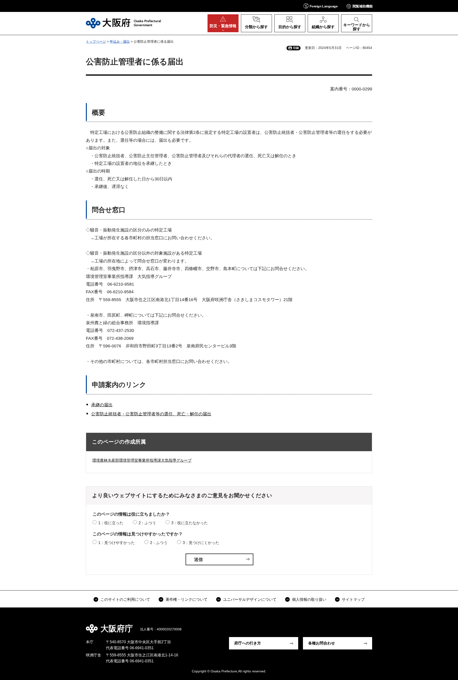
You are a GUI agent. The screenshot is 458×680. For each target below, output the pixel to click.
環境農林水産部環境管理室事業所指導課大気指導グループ (142, 460)
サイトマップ (353, 599)
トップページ (96, 41)
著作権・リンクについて (187, 599)
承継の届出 (102, 405)
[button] (320, 6)
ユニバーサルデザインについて (249, 599)
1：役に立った (110, 523)
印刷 (296, 48)
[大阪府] (123, 23)
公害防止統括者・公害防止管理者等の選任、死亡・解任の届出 (151, 414)
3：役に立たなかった (189, 523)
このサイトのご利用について (125, 599)
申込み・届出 (120, 41)
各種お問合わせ (321, 643)
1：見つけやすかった (116, 543)
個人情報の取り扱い (309, 599)
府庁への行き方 (247, 643)
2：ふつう (147, 523)
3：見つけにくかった (201, 543)
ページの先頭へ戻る (374, 625)
